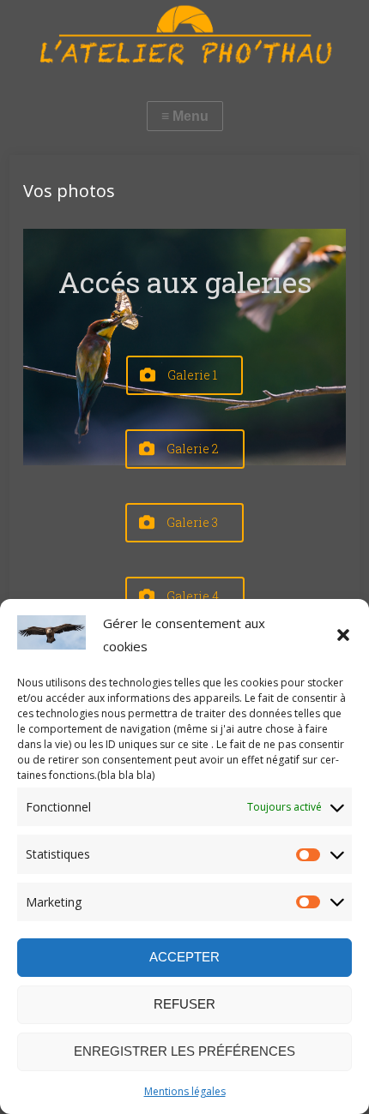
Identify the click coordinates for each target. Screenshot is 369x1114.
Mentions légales (185, 1091)
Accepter (184, 956)
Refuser (184, 1004)
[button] (343, 635)
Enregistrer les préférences (184, 1051)
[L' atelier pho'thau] (184, 35)
